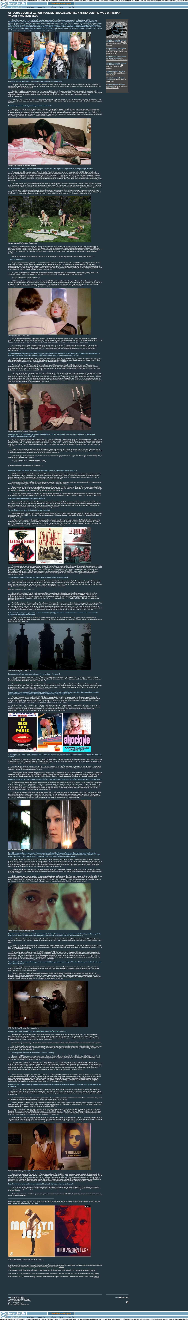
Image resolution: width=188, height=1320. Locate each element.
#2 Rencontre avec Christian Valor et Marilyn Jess (116, 51)
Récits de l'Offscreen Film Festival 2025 (116, 87)
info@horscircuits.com (21, 1304)
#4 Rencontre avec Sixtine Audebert (114, 66)
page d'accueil (123, 1297)
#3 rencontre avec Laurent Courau (116, 59)
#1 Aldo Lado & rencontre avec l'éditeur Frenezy (116, 43)
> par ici (61, 1267)
